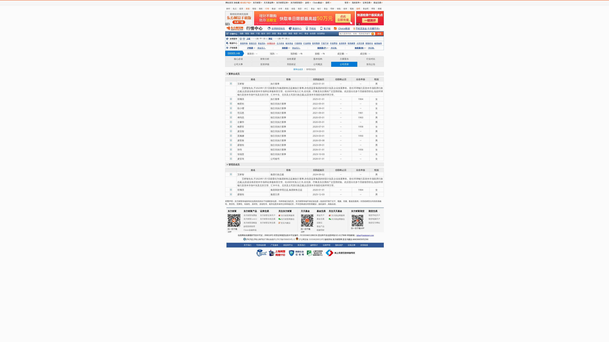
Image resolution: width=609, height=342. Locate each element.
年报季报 (333, 43)
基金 (326, 8)
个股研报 (298, 43)
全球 (280, 8)
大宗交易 (360, 43)
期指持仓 (369, 43)
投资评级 (264, 64)
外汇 (306, 8)
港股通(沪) (321, 48)
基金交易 (377, 3)
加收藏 (236, 3)
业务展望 (291, 58)
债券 (345, 8)
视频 (352, 8)
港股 (293, 8)
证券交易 (366, 3)
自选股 (313, 33)
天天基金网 (268, 3)
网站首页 (229, 3)
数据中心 (297, 28)
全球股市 (233, 39)
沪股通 (250, 48)
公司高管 (344, 64)
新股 (248, 8)
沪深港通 (233, 48)
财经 (228, 8)
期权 (261, 8)
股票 (241, 8)
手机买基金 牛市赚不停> (368, 28)
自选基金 (321, 33)
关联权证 (291, 64)
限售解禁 (351, 43)
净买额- (334, 48)
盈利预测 (316, 43)
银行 (319, 8)
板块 (263, 33)
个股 (258, 33)
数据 (274, 8)
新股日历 (253, 43)
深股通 (285, 48)
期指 (254, 8)
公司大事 (238, 64)
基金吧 (366, 8)
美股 (287, 8)
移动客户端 (245, 3)
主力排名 (280, 43)
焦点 (235, 8)
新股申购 (244, 43)
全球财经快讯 (278, 28)
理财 (332, 8)
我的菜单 (356, 3)
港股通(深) (359, 48)
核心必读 (238, 58)
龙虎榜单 (342, 43)
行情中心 (233, 33)
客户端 (327, 28)
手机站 (312, 28)
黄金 (313, 8)
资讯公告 (370, 64)
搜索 (380, 8)
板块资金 (289, 43)
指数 (242, 33)
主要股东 (344, 58)
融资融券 (378, 43)
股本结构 (317, 58)
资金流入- (261, 48)
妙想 (307, 3)
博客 (373, 8)
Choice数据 (344, 28)
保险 (339, 8)
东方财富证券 (282, 3)
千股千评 (325, 43)
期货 (300, 8)
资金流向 (261, 43)
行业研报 (307, 43)
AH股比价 (271, 43)
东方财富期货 (296, 3)
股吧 (358, 8)
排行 (269, 33)
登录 (346, 3)
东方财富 (257, 3)
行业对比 (370, 58)
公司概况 (317, 64)
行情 (267, 8)
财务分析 (264, 58)
